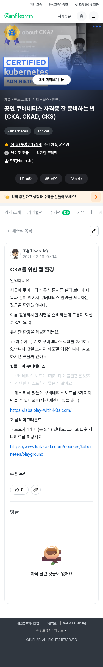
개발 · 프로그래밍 (17, 99)
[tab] (12, 212)
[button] (51, 56)
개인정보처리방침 (28, 623)
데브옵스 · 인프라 (49, 99)
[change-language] (82, 16)
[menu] (94, 16)
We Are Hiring (74, 623)
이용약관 (51, 623)
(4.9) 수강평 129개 (26, 144)
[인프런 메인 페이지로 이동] (18, 15)
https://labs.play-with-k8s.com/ (40, 410)
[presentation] (51, 80)
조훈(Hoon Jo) (21, 161)
